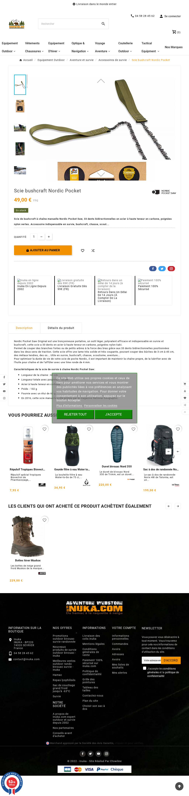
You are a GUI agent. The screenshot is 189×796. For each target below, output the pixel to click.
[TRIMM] (131, 479)
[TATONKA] (175, 485)
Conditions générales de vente (91, 652)
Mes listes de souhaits (120, 666)
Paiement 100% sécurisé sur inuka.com (93, 663)
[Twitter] (90, 754)
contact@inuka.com (26, 659)
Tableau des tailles (90, 689)
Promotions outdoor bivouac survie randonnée (64, 638)
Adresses (118, 654)
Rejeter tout (75, 414)
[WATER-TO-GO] (86, 482)
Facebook (153, 268)
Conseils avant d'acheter (62, 734)
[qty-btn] (49, 236)
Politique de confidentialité (92, 673)
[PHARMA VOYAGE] (42, 485)
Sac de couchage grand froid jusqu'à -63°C (64, 688)
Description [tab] (24, 328)
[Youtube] (98, 754)
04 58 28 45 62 (23, 653)
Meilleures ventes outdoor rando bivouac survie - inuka (64, 665)
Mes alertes (119, 672)
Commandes (120, 643)
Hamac (57, 674)
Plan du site (90, 700)
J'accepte (113, 414)
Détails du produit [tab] (61, 328)
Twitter (162, 268)
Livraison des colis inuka (91, 637)
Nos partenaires (63, 727)
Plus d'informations (69, 405)
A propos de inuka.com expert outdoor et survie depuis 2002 (64, 718)
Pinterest (171, 268)
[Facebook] (83, 754)
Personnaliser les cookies (100, 405)
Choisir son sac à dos (94, 707)
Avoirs (116, 649)
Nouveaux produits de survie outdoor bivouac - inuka (64, 651)
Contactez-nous (93, 695)
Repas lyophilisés (64, 680)
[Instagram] (106, 754)
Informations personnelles (120, 637)
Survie (57, 696)
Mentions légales (94, 643)
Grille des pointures (89, 681)
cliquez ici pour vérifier (129, 743)
